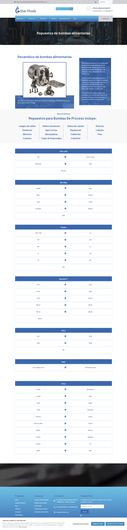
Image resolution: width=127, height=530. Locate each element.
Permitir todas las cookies (115, 523)
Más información (23, 526)
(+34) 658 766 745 (108, 11)
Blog (74, 18)
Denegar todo (98, 523)
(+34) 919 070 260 (97, 11)
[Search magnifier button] (71, 8)
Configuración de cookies (81, 523)
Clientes (53, 18)
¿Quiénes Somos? (64, 18)
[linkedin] (95, 2)
